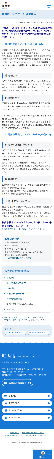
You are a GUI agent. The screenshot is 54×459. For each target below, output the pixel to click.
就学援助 (10, 278)
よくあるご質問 (15, 410)
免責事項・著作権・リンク (13, 435)
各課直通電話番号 (17, 383)
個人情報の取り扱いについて (33, 432)
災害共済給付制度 (14, 299)
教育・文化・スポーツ (21, 317)
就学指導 (10, 288)
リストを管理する (38, 332)
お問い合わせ (14, 418)
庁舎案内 (12, 396)
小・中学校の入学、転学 (16, 283)
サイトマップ (14, 432)
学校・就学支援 (38, 317)
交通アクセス (14, 403)
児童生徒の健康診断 (15, 294)
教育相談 (10, 310)
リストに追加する (15, 332)
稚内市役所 (6, 317)
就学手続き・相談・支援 (17, 271)
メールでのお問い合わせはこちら (19, 258)
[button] (48, 4)
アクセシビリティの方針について (37, 435)
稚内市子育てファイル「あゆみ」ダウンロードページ (23, 229)
